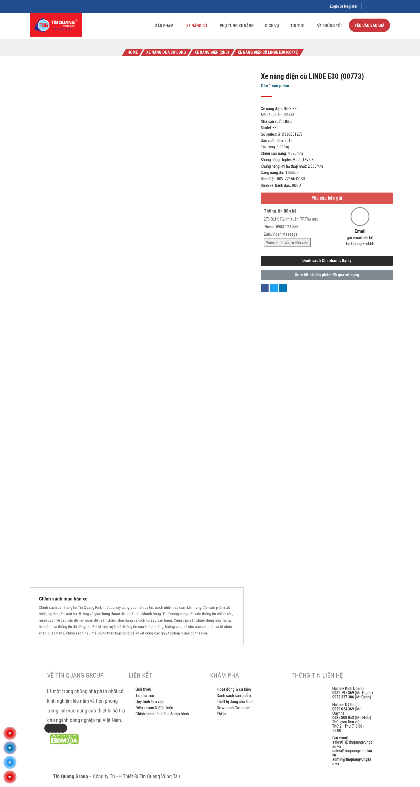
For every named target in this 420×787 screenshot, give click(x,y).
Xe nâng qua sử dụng (166, 52)
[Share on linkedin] (283, 288)
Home (132, 52)
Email (360, 231)
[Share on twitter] (274, 288)
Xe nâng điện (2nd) (212, 52)
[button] (327, 198)
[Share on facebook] (265, 288)
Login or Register (343, 6)
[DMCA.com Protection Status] (64, 743)
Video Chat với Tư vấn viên (287, 242)
